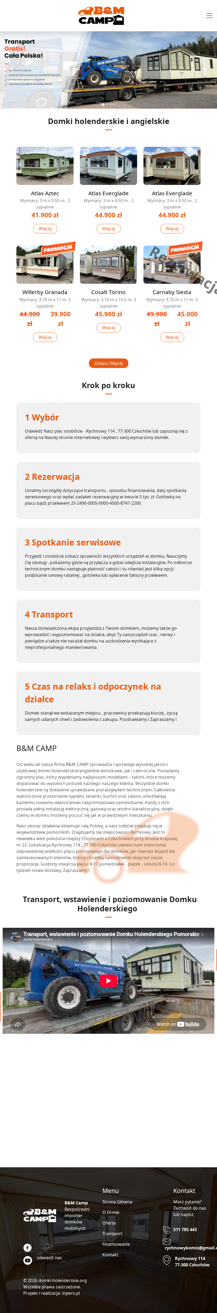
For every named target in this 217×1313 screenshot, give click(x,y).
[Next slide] (204, 69)
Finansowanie (116, 1244)
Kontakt (110, 1255)
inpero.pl (71, 1293)
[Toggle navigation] (209, 15)
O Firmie (110, 1212)
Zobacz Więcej (108, 363)
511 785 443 (185, 1229)
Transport (112, 1233)
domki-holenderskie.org (62, 1280)
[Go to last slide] (12, 69)
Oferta (109, 1223)
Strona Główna (117, 1202)
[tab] (102, 104)
